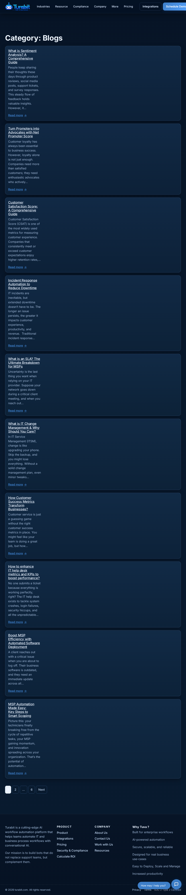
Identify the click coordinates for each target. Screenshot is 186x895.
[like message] (118, 834)
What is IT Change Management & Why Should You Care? (24, 427)
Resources (102, 850)
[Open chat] (176, 885)
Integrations (150, 6)
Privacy (136, 889)
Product (62, 832)
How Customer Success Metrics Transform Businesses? (21, 503)
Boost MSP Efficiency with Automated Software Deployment (24, 641)
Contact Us (102, 838)
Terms (147, 889)
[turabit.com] (17, 7)
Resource (61, 6)
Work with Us (104, 844)
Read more (15, 115)
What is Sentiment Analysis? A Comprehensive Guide (22, 56)
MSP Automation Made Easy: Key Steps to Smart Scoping (21, 709)
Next (41, 789)
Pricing (128, 6)
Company (100, 6)
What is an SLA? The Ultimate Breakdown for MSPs (24, 362)
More (115, 6)
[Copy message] (129, 834)
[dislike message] (123, 834)
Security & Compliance (72, 850)
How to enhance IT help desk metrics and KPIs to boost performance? (24, 572)
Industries (43, 6)
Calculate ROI (66, 856)
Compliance (81, 6)
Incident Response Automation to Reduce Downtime (22, 284)
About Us (101, 832)
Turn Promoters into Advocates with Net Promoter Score (23, 132)
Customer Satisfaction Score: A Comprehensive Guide (23, 208)
